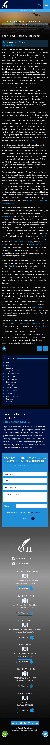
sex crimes (15, 242)
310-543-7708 (31, 10)
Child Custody (10, 376)
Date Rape (9, 393)
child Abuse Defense (12, 373)
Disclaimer (15, 730)
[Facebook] (13, 723)
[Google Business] (21, 723)
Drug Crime (9, 399)
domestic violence (35, 244)
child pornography (26, 242)
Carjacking (9, 368)
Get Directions (23, 589)
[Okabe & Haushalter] (5, 4)
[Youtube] (37, 723)
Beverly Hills (41, 326)
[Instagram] (29, 723)
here (33, 140)
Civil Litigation (11, 385)
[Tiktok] (33, 723)
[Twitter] (17, 723)
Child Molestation (11, 379)
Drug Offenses (10, 402)
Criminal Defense (10, 45)
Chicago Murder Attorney (14, 371)
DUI (14, 266)
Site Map (24, 730)
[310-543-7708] (4, 734)
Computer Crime (11, 388)
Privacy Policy (35, 512)
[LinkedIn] (25, 723)
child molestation (38, 307)
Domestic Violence (12, 396)
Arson (8, 362)
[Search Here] (39, 4)
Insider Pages (7, 216)
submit (23, 518)
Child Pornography (12, 382)
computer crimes (22, 239)
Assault (8, 365)
